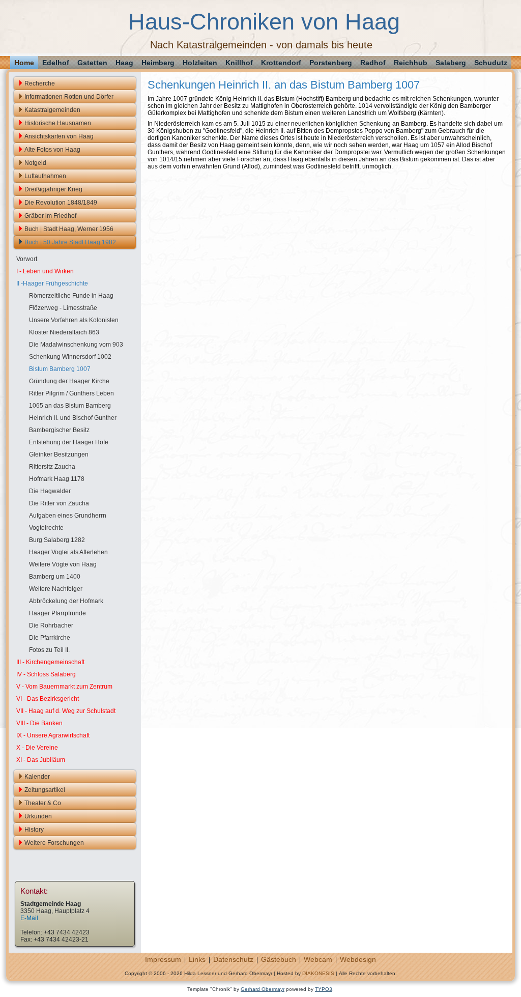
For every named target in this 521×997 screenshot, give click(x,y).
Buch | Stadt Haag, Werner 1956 (68, 229)
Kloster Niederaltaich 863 (64, 332)
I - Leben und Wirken (45, 271)
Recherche (39, 83)
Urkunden (38, 816)
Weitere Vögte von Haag (63, 564)
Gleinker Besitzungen (59, 454)
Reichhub (410, 63)
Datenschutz (233, 959)
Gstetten (92, 63)
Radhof (373, 63)
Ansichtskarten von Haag (59, 136)
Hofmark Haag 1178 (56, 478)
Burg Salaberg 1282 (57, 540)
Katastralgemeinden (52, 109)
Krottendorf (281, 63)
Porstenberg (330, 63)
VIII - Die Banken (39, 723)
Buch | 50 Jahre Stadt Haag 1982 (70, 242)
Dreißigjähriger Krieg (53, 189)
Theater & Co (42, 803)
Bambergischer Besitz (59, 430)
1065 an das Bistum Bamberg (70, 405)
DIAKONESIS (318, 973)
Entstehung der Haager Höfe (68, 442)
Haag (124, 63)
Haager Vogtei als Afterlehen (68, 552)
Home (24, 63)
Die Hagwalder (50, 491)
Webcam (318, 959)
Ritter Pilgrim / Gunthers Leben (71, 393)
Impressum (163, 959)
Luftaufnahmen (45, 176)
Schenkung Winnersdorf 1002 (70, 356)
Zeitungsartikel (44, 789)
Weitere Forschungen (54, 842)
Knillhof (239, 63)
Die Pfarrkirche (49, 637)
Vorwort (26, 259)
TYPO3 (323, 989)
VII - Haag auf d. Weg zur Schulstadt (65, 711)
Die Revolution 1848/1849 (60, 202)
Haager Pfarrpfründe (57, 613)
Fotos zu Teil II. (49, 649)
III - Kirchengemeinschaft (50, 662)
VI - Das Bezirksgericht (47, 698)
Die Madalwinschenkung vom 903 (76, 344)
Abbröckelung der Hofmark (66, 601)
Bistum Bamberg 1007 (60, 369)
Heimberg (158, 63)
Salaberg (451, 63)
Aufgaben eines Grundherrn (67, 515)
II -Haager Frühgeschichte (52, 283)
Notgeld (35, 162)
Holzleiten (200, 63)
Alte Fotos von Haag (52, 149)
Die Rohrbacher (51, 625)
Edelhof (55, 63)
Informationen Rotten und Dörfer (68, 96)
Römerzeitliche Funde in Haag (71, 295)
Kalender (37, 776)
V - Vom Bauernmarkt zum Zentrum (64, 686)
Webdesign (358, 959)
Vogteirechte (46, 527)
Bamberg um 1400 (54, 576)
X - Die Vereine (37, 747)
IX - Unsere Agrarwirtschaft (53, 735)
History (34, 829)
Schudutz (490, 63)
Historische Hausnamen (57, 123)
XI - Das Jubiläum (40, 759)
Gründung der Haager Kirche (69, 381)
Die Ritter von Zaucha (59, 503)
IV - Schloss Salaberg (46, 674)
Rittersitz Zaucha (52, 466)
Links (197, 959)
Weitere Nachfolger (55, 588)
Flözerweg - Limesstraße (63, 307)
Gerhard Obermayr (262, 989)
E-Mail (29, 918)
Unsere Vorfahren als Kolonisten (74, 320)
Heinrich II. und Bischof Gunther (73, 417)
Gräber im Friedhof (50, 215)
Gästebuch (278, 959)
